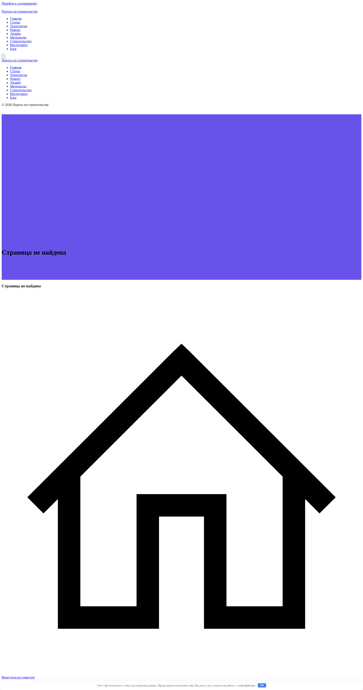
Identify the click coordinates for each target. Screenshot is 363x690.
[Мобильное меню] (3, 56)
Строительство (21, 41)
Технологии (18, 26)
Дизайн (15, 33)
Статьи (15, 22)
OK (262, 685)
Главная (15, 18)
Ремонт (15, 30)
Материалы (18, 37)
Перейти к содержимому (19, 3)
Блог (13, 49)
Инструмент (19, 45)
